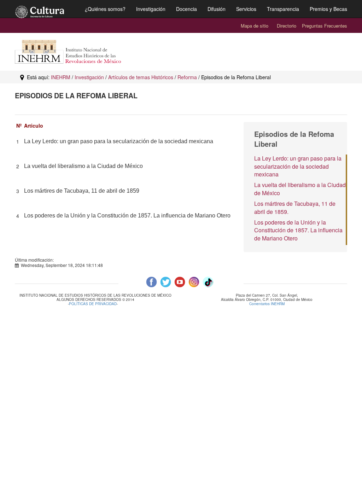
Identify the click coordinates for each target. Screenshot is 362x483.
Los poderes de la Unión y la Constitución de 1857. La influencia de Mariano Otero (298, 230)
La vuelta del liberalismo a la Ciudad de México (300, 189)
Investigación (89, 77)
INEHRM (60, 77)
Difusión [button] (217, 8)
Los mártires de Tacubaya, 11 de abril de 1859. (294, 207)
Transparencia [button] (283, 8)
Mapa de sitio (254, 25)
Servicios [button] (246, 8)
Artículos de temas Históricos (140, 77)
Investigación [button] (150, 8)
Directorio (286, 25)
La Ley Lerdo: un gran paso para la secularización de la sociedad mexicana (297, 166)
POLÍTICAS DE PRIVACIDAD (93, 303)
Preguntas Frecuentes (324, 25)
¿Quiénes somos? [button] (105, 8)
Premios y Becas (328, 8)
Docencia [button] (186, 8)
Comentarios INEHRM (267, 303)
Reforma (187, 77)
